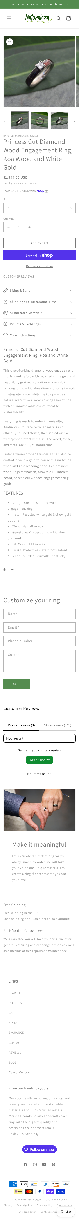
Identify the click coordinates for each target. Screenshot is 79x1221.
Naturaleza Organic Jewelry (37, 1199)
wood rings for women (19, 472)
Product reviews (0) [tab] (21, 725)
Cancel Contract (20, 1072)
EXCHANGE (16, 1033)
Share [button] (12, 569)
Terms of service (66, 1205)
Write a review (39, 759)
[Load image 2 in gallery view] (39, 120)
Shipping (8, 183)
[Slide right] (74, 121)
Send (17, 683)
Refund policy (24, 1205)
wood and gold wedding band (25, 466)
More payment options (39, 265)
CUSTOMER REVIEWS (18, 276)
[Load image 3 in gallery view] (59, 120)
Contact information (53, 1211)
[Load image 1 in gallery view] (19, 120)
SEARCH (14, 993)
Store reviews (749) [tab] (57, 725)
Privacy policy (44, 1205)
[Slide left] (5, 121)
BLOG (12, 1062)
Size (5, 199)
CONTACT (15, 1043)
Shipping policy (28, 1211)
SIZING (14, 1023)
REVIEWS (15, 1053)
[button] (9, 18)
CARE (12, 1013)
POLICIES (15, 1003)
